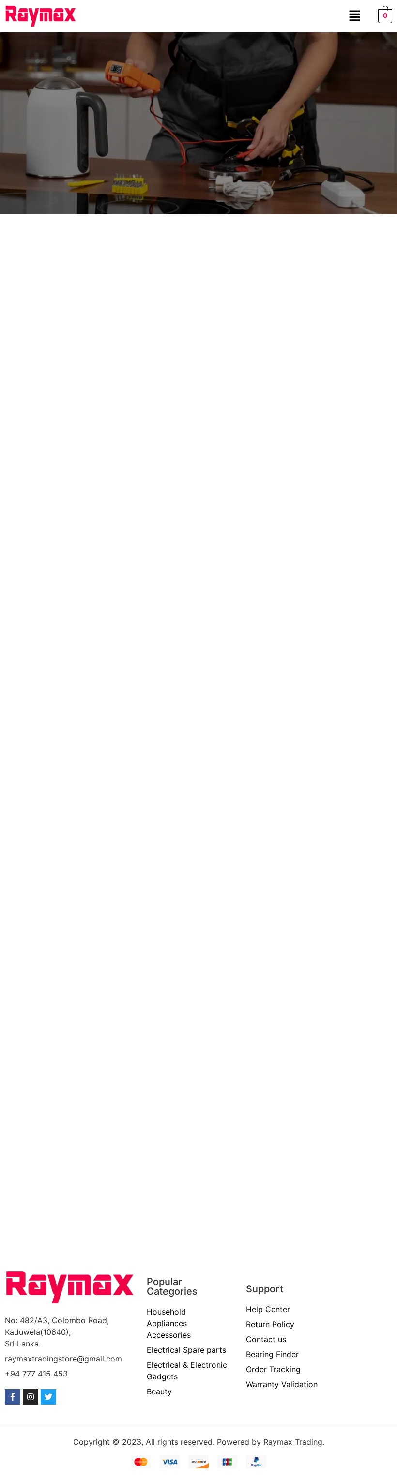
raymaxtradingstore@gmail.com (63, 1358)
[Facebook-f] (12, 1397)
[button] (354, 16)
